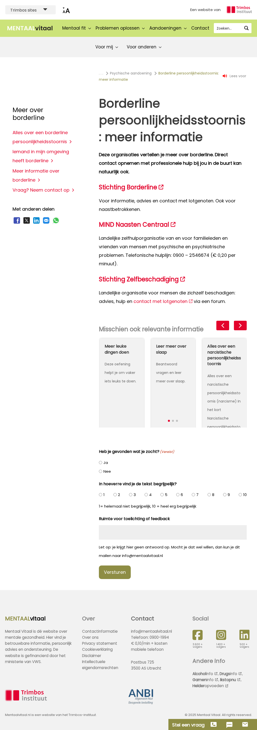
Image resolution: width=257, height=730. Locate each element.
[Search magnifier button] (246, 28)
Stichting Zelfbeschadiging (139, 279)
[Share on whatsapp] (56, 223)
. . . (101, 73)
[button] (169, 421)
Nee (107, 471)
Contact (142, 618)
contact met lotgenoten (160, 301)
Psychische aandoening (131, 73)
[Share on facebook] (17, 223)
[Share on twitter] (26, 223)
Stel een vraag (188, 725)
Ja (105, 462)
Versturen (115, 572)
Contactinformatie (100, 631)
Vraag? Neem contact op (41, 190)
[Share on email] (46, 223)
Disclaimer (91, 655)
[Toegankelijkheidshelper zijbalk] (66, 10)
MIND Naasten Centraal (134, 224)
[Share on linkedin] (36, 223)
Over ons (90, 637)
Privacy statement (99, 643)
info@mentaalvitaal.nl (151, 631)
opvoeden (208, 685)
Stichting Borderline (128, 187)
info (202, 673)
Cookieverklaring (97, 649)
